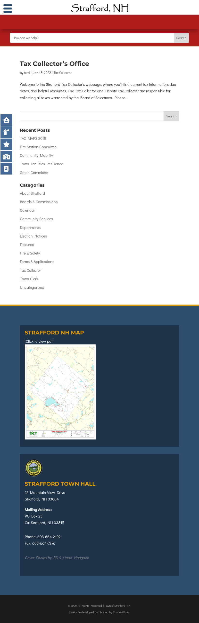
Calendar (27, 210)
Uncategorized (32, 287)
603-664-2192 (49, 536)
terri (27, 72)
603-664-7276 (43, 543)
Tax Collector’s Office (54, 64)
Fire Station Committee (38, 146)
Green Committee (34, 172)
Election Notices (33, 235)
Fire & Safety (30, 252)
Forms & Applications (37, 261)
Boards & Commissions (39, 201)
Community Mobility (36, 155)
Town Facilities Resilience (41, 163)
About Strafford (32, 193)
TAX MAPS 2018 (33, 138)
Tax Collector (63, 72)
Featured (27, 244)
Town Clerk (29, 278)
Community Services (36, 218)
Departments (30, 227)
